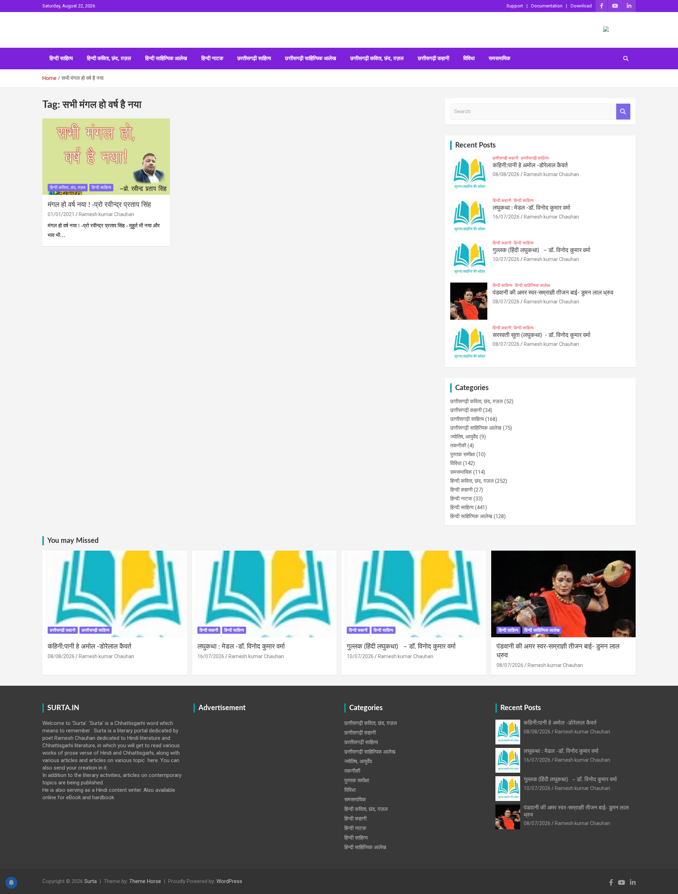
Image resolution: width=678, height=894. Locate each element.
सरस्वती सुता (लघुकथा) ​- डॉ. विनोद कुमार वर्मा (541, 335)
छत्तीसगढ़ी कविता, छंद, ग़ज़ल (377, 58)
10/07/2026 (506, 259)
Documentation (547, 5)
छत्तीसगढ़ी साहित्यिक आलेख (310, 58)
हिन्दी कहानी (502, 200)
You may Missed (73, 540)
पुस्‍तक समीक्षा (462, 454)
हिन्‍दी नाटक (212, 58)
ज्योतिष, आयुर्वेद (464, 437)
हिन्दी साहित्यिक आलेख (166, 58)
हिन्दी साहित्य (61, 58)
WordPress (229, 881)
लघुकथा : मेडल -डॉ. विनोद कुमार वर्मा (531, 208)
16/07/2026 (506, 217)
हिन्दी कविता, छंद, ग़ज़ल (109, 58)
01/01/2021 (61, 214)
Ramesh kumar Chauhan (106, 214)
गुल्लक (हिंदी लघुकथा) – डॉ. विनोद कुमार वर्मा (541, 250)
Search (623, 112)
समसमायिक (499, 58)
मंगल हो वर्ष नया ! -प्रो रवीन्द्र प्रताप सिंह (99, 204)
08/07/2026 (506, 301)
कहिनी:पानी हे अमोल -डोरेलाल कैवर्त (530, 165)
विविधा (469, 58)
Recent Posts (475, 145)
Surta (90, 881)
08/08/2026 (506, 174)
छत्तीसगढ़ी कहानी (433, 58)
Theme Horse (145, 881)
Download (581, 5)
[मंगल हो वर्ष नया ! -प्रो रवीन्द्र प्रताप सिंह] (106, 156)
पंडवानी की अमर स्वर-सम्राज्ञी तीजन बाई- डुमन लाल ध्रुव (553, 293)
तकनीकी (458, 445)
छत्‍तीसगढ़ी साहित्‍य (254, 58)
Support (514, 5)
